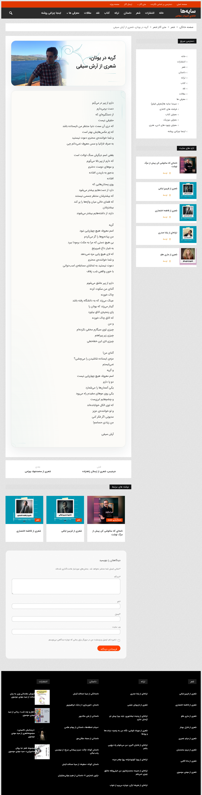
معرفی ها (74, 13)
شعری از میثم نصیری (187, 738)
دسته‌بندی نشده (114, 519)
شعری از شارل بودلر (188, 727)
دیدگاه (117, 576)
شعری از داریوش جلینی (137, 705)
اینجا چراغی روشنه (51, 13)
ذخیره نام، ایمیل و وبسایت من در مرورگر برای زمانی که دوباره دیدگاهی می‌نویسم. (82, 639)
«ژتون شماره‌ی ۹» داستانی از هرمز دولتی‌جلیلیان (78, 775)
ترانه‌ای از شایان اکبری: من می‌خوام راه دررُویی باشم (128, 747)
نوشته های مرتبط (120, 487)
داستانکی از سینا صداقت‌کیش (86, 693)
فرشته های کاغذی (168, 109)
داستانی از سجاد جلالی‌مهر (87, 738)
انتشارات (149, 13)
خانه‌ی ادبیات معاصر (185, 16)
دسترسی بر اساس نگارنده (161, 4)
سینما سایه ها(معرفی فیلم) (164, 104)
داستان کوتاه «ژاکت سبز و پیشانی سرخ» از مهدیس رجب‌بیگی (77, 751)
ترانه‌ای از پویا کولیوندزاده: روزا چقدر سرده (130, 759)
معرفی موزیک (170, 120)
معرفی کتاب (171, 114)
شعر (138, 13)
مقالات (87, 13)
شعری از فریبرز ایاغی (71, 531)
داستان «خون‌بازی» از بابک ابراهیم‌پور (82, 705)
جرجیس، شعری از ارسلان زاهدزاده (99, 471)
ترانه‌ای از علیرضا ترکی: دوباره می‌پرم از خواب (129, 785)
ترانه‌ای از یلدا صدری (167, 232)
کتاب (107, 13)
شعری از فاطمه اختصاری (28, 531)
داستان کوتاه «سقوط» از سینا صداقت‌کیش (80, 764)
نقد (97, 13)
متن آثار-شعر (159, 27)
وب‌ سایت (116, 627)
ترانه (116, 13)
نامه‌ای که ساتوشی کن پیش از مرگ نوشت (107, 533)
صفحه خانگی (186, 27)
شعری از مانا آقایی (188, 761)
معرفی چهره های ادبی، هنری (163, 125)
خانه (161, 13)
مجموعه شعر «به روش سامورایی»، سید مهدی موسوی (21, 750)
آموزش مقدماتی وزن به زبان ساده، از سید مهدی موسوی (22, 695)
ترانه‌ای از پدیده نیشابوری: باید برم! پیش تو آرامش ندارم (128, 718)
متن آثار (142, 4)
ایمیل (117, 614)
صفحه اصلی (182, 4)
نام (118, 601)
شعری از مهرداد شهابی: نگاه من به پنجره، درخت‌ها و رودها (126, 732)
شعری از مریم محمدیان (186, 750)
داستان (127, 13)
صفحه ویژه (114, 4)
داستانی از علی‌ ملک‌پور (89, 716)
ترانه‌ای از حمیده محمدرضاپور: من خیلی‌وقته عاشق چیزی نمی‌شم (126, 772)
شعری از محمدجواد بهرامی (38, 471)
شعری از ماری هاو (168, 254)
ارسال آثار (128, 4)
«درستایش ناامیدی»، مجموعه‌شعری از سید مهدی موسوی (23, 733)
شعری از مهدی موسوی (186, 772)
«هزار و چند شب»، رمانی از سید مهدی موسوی (21, 713)
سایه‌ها (188, 11)
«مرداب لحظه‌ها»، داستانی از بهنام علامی (81, 727)
